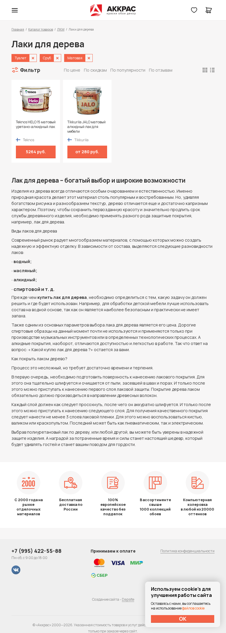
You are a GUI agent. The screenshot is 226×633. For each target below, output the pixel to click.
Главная (17, 29)
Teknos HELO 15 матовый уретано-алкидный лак (36, 124)
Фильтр (30, 69)
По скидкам (95, 70)
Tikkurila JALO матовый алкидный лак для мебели (86, 127)
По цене (72, 70)
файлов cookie (193, 608)
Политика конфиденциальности (187, 550)
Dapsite (128, 599)
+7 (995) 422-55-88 (36, 550)
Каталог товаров (40, 29)
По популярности (127, 70)
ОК (183, 618)
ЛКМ (60, 29)
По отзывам (160, 70)
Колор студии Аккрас (113, 10)
